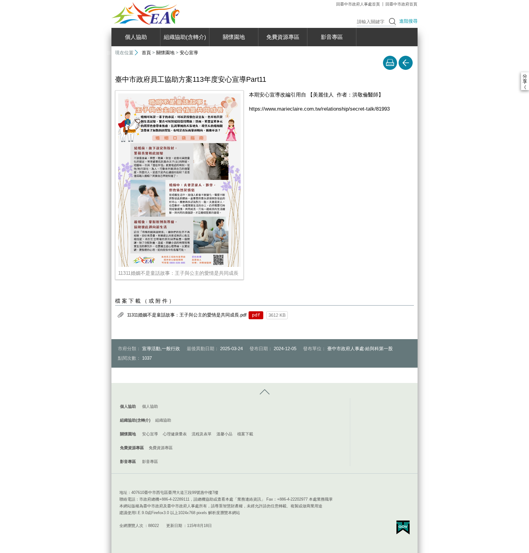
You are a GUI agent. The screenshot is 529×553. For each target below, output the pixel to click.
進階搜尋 (408, 21)
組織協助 (163, 420)
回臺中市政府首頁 (401, 4)
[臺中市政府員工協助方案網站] (145, 13)
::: (109, 2)
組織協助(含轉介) (185, 37)
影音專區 (332, 37)
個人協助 (136, 37)
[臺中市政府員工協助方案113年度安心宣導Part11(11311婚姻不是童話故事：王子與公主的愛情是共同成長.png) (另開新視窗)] (179, 180)
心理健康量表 (175, 434)
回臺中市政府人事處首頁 (358, 4)
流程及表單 (202, 434)
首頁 (146, 52)
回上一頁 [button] (406, 63)
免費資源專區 (282, 37)
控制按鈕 (264, 392)
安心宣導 (189, 52)
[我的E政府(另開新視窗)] (403, 528)
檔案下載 (245, 434)
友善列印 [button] (390, 63)
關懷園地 (234, 37)
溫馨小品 (224, 434)
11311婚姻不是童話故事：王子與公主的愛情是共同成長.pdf (186, 314)
